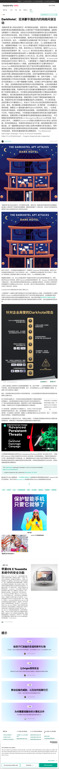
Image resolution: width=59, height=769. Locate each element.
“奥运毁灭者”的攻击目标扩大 (7, 553)
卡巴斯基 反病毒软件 (7, 734)
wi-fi (14, 489)
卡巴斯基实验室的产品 (24, 477)
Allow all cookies (48, 765)
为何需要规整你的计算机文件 (29, 711)
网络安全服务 (47, 736)
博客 (31, 10)
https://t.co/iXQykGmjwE (10, 469)
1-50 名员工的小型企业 (27, 1)
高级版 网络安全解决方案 (35, 739)
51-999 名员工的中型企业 (38, 1)
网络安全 (41, 489)
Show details (51, 760)
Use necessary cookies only (11, 765)
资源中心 (25, 10)
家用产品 (19, 1)
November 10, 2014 (31, 472)
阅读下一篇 (5, 565)
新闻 (28, 489)
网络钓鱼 (54, 489)
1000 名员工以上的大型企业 (49, 1)
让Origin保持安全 (29, 668)
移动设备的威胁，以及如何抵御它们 (29, 690)
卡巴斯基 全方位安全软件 (8, 739)
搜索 (56, 14)
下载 (16, 10)
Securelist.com (20, 479)
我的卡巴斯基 (52, 5)
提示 (30, 641)
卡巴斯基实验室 (21, 489)
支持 (20, 10)
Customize (28, 765)
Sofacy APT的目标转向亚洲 (37, 535)
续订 (11, 10)
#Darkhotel (9, 467)
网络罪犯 (47, 489)
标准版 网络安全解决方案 (35, 737)
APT (4, 14)
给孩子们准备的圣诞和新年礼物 (29, 646)
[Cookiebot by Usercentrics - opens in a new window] (51, 742)
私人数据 (34, 489)
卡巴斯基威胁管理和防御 (49, 738)
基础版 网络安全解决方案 (22, 738)
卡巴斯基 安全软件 (7, 737)
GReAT (9, 489)
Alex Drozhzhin (8, 141)
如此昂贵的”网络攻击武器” (48, 297)
